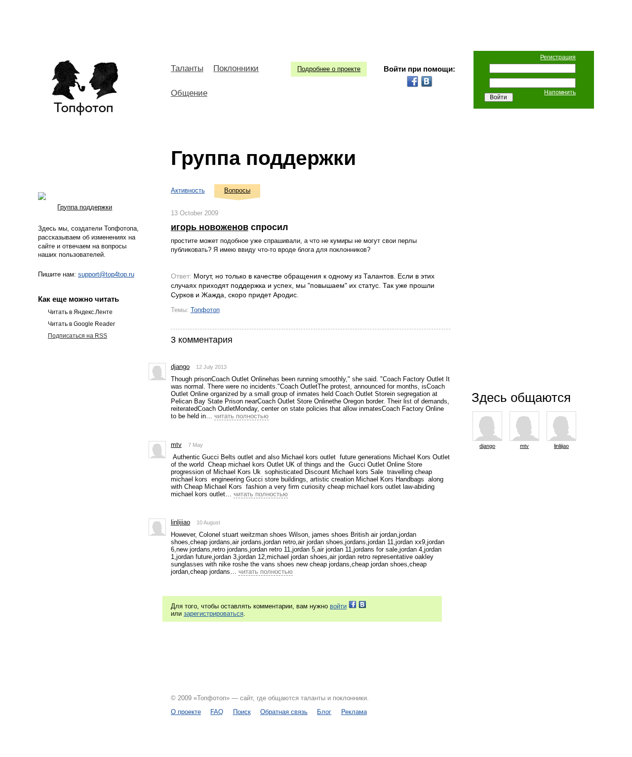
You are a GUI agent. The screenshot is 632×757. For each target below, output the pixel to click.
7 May (195, 445)
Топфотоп (205, 310)
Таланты (187, 68)
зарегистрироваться (213, 613)
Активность (188, 190)
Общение (189, 93)
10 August (208, 522)
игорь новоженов (209, 227)
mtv (176, 444)
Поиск (242, 712)
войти (338, 606)
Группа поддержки (263, 158)
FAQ (216, 712)
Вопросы (237, 190)
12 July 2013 (211, 367)
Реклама (354, 712)
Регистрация (558, 57)
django (180, 366)
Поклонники (236, 68)
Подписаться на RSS (77, 335)
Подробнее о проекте (328, 69)
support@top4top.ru (106, 274)
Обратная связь (284, 712)
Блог (324, 712)
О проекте (186, 712)
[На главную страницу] (84, 88)
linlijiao (180, 522)
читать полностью (241, 416)
